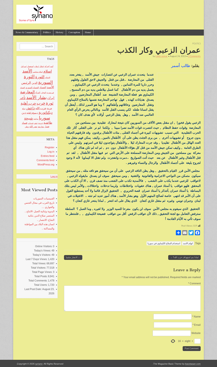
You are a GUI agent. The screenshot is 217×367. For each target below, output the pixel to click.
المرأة (37, 92)
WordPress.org (45, 164)
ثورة (49, 103)
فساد (24, 122)
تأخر (23, 98)
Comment (194, 283)
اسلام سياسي (38, 72)
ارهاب (36, 66)
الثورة (39, 77)
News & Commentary (27, 32)
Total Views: (39, 263)
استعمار (30, 66)
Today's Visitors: (42, 255)
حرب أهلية (28, 103)
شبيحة (28, 118)
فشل (46, 126)
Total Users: (41, 285)
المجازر (43, 92)
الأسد (27, 70)
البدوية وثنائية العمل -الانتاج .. (39, 211)
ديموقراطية (32, 113)
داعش (30, 108)
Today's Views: (42, 250)
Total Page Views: (42, 272)
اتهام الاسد (188, 243)
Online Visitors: (44, 246)
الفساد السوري (32, 87)
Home (88, 32)
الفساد (43, 87)
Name (196, 316)
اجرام (47, 66)
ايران (50, 98)
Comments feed (45, 160)
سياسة (36, 119)
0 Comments (194, 56)
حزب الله (40, 108)
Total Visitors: (39, 267)
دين (24, 112)
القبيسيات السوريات (43, 198)
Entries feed (47, 156)
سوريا (44, 117)
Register (49, 147)
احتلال (42, 66)
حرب (41, 103)
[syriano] (34, 12)
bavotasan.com (193, 364)
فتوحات (30, 123)
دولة (23, 108)
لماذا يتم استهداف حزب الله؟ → (184, 257)
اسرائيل (24, 66)
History (60, 32)
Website (196, 333)
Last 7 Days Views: (37, 259)
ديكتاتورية (46, 112)
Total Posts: (41, 276)
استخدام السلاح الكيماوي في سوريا (164, 243)
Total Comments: (38, 280)
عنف (36, 123)
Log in (50, 151)
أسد (51, 66)
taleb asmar (162, 56)
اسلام (47, 71)
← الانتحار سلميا (73, 257)
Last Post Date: (33, 289)
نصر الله (33, 126)
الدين (34, 82)
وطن (27, 127)
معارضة (41, 127)
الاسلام (47, 77)
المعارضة (27, 92)
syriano (39, 364)
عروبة (40, 123)
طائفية (48, 122)
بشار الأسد (36, 97)
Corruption (74, 32)
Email (197, 325)
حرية (49, 108)
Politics (47, 32)
